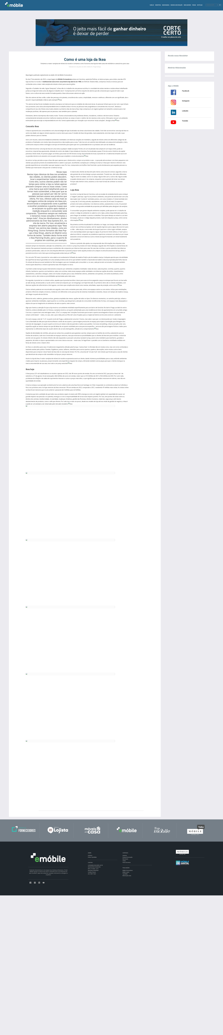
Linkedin (185, 111)
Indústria (125, 855)
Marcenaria (125, 859)
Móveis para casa (127, 875)
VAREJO (152, 5)
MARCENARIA (165, 5)
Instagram (185, 101)
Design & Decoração (127, 857)
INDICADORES (187, 5)
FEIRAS (194, 5)
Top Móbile (125, 874)
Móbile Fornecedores (128, 870)
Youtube (185, 121)
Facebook (185, 91)
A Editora (90, 855)
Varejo (124, 860)
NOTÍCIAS (199, 5)
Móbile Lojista (126, 872)
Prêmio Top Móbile (92, 857)
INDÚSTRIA (158, 5)
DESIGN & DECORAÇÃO (176, 5)
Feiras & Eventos (127, 862)
